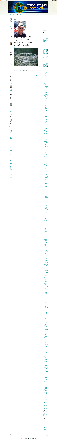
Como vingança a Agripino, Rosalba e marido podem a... (46, 299)
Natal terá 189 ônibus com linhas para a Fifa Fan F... (45, 332)
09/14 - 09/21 (45, 51)
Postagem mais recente (16, 75)
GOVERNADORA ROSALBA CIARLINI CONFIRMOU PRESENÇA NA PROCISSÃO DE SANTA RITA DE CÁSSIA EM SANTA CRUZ (11, 69)
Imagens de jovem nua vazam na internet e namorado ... (46, 368)
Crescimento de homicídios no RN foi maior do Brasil (46, 251)
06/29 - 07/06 (45, 62)
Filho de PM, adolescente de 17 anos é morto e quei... (46, 287)
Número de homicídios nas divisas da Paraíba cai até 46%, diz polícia (11, 90)
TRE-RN (10, 175)
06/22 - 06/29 (45, 63)
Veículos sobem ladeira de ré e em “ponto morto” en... (46, 321)
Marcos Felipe (10, 153)
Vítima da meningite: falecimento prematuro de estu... (45, 296)
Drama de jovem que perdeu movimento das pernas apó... (46, 168)
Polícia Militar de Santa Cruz (11, 164)
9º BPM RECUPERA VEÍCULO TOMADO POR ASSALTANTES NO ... (46, 329)
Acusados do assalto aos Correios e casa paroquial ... (46, 197)
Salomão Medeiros (11, 169)
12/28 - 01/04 (45, 37)
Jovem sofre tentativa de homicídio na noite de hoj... (45, 99)
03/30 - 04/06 (45, 411)
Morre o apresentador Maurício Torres (46, 69)
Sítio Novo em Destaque (11, 173)
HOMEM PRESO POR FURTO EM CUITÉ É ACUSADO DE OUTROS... (46, 307)
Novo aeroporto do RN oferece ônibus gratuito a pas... (46, 271)
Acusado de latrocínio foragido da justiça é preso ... (46, 154)
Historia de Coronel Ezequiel (17, 14)
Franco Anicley (10, 146)
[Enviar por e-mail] (23, 70)
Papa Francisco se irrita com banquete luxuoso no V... (46, 276)
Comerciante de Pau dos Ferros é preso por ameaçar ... (46, 111)
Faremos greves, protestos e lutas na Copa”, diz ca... (46, 145)
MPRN (10, 154)
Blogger (35, 438)
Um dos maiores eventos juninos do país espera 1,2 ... (46, 224)
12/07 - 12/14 (45, 40)
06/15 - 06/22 (45, 64)
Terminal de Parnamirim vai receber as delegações (46, 87)
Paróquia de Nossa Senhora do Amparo (46, 94)
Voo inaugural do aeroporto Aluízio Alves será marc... (46, 189)
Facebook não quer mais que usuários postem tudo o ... (46, 245)
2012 (44, 430)
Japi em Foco (10, 149)
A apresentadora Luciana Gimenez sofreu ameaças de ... (46, 257)
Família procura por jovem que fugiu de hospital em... (46, 362)
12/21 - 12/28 (45, 38)
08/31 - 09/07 (45, 53)
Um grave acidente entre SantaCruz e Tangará (46, 374)
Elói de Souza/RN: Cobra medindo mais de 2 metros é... (46, 116)
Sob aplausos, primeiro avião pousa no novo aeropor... (46, 91)
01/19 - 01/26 (45, 424)
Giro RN (10, 148)
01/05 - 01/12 (45, 427)
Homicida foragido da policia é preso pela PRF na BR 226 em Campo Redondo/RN (11, 109)
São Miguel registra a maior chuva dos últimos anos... (46, 162)
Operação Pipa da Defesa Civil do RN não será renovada (46, 213)
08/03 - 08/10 (45, 57)
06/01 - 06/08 (45, 66)
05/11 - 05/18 (45, 402)
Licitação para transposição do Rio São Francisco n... (45, 393)
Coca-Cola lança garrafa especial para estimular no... (46, 210)
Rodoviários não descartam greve (46, 304)
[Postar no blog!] (24, 70)
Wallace (10, 179)
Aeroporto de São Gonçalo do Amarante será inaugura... (46, 82)
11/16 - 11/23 (45, 43)
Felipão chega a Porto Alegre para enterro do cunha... (46, 268)
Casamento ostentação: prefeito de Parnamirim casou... (45, 365)
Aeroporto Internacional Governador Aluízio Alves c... (45, 125)
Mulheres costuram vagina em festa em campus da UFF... (45, 102)
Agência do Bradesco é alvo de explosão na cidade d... (45, 232)
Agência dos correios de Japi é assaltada (45, 235)
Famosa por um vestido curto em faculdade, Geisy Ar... (46, 105)
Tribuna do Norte (11, 176)
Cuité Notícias (10, 137)
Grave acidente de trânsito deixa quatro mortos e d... (46, 237)
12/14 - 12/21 (45, 39)
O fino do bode (45, 149)
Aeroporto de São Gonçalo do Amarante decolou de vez (46, 96)
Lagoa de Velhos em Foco (11, 152)
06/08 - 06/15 (45, 65)
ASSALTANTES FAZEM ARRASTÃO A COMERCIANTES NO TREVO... (46, 371)
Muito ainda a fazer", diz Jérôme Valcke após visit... (46, 205)
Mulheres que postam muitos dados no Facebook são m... (46, 177)
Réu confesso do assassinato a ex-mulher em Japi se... (46, 134)
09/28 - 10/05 (45, 49)
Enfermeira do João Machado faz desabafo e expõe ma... (46, 171)
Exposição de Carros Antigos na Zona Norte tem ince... (46, 142)
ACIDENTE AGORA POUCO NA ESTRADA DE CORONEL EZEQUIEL (46, 72)
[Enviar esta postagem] (22, 70)
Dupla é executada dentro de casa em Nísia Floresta (46, 229)
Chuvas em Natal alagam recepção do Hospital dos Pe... (46, 182)
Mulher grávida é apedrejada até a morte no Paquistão (46, 208)
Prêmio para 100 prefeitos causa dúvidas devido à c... (46, 385)
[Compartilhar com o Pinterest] (26, 70)
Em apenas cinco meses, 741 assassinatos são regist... (46, 84)
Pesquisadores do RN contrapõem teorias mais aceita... (46, 128)
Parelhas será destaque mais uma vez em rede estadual (46, 338)
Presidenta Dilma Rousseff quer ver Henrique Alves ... (46, 202)
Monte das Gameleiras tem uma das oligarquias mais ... (45, 78)
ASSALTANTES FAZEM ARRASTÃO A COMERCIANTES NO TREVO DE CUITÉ (11, 48)
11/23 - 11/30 (45, 42)
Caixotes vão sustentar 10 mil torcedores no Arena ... (46, 200)
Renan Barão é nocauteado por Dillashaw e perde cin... (46, 387)
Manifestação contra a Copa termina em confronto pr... (46, 263)
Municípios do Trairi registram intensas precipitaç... (46, 194)
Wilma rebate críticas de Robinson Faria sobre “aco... (46, 282)
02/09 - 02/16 (45, 420)
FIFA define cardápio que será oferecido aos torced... (46, 326)
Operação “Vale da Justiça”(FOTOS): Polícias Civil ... (46, 173)
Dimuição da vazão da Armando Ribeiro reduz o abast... (46, 108)
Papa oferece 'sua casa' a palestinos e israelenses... (46, 399)
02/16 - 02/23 (45, 419)
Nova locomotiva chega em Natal (46, 324)
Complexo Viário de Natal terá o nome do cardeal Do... (46, 180)
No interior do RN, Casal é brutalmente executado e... (46, 377)
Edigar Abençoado (11, 142)
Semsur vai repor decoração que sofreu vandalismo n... (46, 120)
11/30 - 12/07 (45, 41)
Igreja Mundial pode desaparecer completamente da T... (46, 278)
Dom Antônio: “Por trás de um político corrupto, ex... (46, 122)
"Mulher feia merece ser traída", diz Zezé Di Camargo (45, 131)
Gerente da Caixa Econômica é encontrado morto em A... (46, 360)
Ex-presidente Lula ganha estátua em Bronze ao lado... (45, 293)
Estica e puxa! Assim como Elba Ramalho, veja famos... (46, 240)
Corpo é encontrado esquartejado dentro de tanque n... (45, 165)
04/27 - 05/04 (45, 405)
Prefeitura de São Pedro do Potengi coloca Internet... (46, 221)
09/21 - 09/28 (45, 50)
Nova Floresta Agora (10, 157)
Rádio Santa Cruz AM (10, 168)
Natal (14, 47)
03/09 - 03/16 (45, 415)
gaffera (30, 438)
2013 (44, 429)
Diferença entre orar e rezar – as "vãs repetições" (45, 243)
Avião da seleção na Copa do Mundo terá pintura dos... (46, 319)
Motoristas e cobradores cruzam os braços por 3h (46, 160)
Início (10, 14)
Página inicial (27, 75)
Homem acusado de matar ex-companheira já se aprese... (46, 260)
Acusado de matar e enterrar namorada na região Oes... (46, 140)
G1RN (10, 147)
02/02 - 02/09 (45, 421)
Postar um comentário (17, 74)
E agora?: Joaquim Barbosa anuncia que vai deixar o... (45, 186)
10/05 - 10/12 (45, 48)
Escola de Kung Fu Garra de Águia (11, 144)
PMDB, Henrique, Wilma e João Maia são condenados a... (46, 312)
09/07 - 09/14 (45, 52)
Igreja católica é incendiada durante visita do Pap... (45, 310)
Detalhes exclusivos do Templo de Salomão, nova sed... (46, 75)
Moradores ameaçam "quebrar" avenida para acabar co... (45, 215)
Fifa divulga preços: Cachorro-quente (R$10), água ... (46, 316)
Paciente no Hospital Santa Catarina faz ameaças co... (46, 357)
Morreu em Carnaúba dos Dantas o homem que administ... (46, 341)
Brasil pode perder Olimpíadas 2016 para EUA (46, 349)
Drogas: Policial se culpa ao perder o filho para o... (45, 219)
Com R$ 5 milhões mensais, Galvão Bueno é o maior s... (46, 289)
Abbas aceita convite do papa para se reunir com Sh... (46, 382)
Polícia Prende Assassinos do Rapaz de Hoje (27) (46, 248)
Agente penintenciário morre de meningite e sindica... (46, 151)
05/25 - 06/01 (45, 67)
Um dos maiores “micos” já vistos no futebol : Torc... (46, 137)
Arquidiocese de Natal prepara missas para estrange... (46, 157)
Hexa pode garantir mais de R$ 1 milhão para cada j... (46, 302)
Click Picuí (10, 136)
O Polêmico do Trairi (11, 159)
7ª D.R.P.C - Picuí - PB (11, 128)
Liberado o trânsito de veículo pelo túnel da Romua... (45, 390)
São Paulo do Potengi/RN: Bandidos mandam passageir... (45, 254)
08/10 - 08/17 (45, 56)
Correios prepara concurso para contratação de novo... (46, 113)
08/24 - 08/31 (45, 54)
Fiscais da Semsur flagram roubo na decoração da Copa (46, 273)
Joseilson (11, 150)
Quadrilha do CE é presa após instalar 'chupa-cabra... (46, 147)
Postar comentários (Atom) (19, 76)
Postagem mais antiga (38, 75)
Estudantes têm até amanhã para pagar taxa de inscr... (46, 284)
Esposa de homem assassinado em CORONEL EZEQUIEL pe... (46, 396)
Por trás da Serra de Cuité (11, 166)
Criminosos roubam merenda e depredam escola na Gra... (46, 335)
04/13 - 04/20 (45, 408)
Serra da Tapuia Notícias (11, 171)
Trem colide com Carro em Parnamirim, (46, 226)
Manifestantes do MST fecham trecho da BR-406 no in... (46, 347)
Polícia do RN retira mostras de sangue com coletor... (46, 191)
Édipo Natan (10, 180)
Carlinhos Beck (11, 132)
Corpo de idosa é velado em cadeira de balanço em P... (46, 265)
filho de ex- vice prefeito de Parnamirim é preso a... (45, 355)
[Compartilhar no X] (25, 70)
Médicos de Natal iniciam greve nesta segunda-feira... (46, 352)
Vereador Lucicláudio (11, 178)
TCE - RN (11, 174)
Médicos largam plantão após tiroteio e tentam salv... (45, 380)
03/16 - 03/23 (45, 414)
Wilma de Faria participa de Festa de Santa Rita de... (46, 344)
